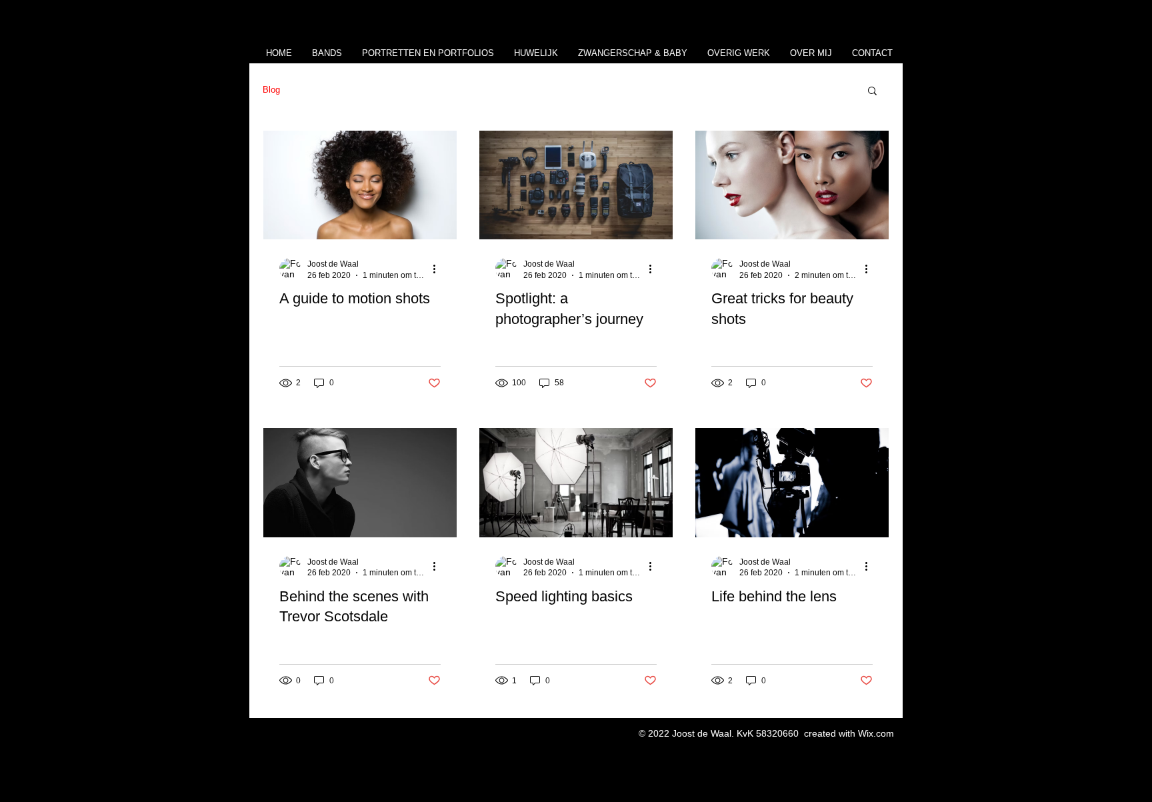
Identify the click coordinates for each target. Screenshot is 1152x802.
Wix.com (876, 733)
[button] (872, 92)
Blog (271, 90)
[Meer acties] (439, 269)
